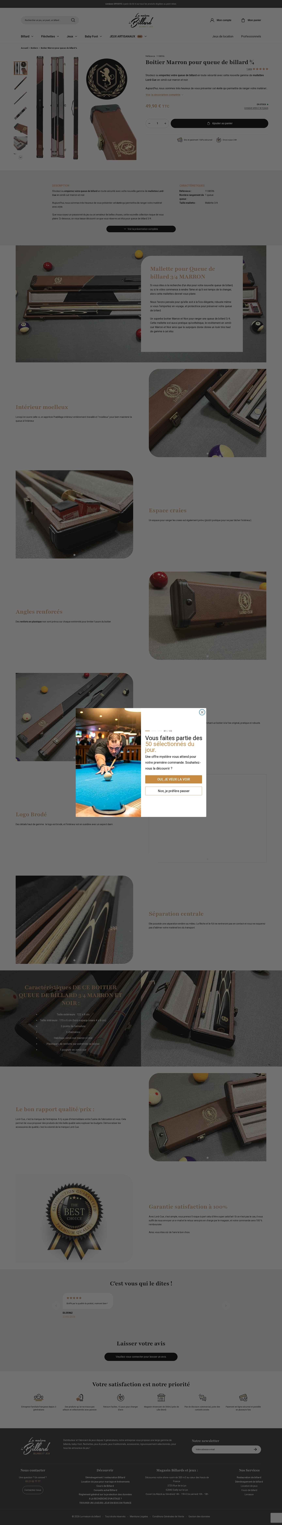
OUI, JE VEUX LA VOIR (173, 779)
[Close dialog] (202, 712)
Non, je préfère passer (174, 791)
